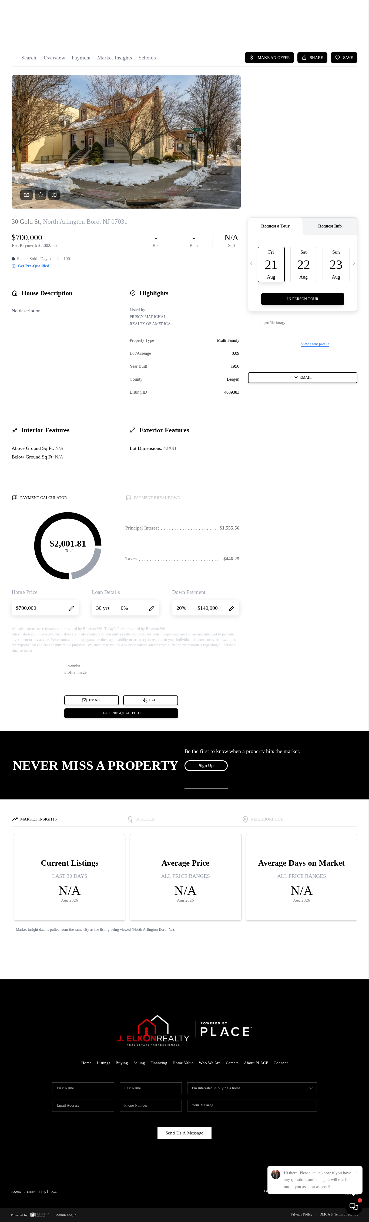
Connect (281, 1063)
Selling (139, 1063)
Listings (103, 1063)
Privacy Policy (302, 1214)
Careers (232, 1063)
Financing (158, 1063)
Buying (122, 1063)
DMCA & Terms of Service (339, 1214)
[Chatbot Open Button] (354, 1207)
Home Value (183, 1063)
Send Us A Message (185, 1133)
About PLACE (256, 1063)
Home (86, 1063)
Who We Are (209, 1063)
